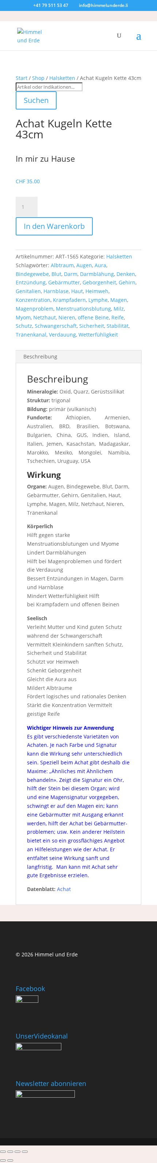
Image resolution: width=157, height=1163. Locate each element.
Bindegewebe (32, 273)
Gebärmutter (64, 282)
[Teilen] (17, 1152)
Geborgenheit (99, 282)
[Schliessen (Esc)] (25, 1152)
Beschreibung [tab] (40, 356)
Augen (84, 265)
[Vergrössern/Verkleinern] (3, 1152)
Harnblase (56, 291)
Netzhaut (44, 317)
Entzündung (31, 282)
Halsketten (62, 77)
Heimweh (96, 291)
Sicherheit (91, 325)
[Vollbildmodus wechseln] (10, 1152)
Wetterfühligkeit (98, 334)
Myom (23, 317)
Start (21, 77)
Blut (56, 273)
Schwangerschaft (56, 325)
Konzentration (33, 299)
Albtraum (62, 265)
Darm (70, 273)
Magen (118, 299)
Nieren (66, 317)
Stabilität (118, 325)
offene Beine (93, 317)
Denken (125, 273)
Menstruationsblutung (83, 308)
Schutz (24, 325)
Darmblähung (97, 273)
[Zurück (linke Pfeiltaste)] (3, 1160)
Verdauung (62, 334)
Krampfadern (69, 299)
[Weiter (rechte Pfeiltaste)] (10, 1160)
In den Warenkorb (54, 226)
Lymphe (98, 299)
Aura (100, 265)
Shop (38, 77)
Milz (119, 308)
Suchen (36, 100)
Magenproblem (34, 308)
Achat (64, 889)
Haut (77, 291)
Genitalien (28, 291)
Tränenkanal (31, 334)
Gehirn (127, 282)
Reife (117, 317)
